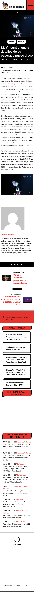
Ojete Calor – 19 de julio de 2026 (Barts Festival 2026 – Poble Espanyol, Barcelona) (16, 372)
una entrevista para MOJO (13, 84)
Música (11, 42)
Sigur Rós (19, 499)
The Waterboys (21, 475)
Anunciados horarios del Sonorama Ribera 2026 (14, 384)
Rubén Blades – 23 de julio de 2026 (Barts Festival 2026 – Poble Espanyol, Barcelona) (16, 359)
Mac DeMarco (21, 522)
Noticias (21, 42)
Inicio (3, 68)
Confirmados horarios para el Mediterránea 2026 (16, 348)
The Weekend (21, 464)
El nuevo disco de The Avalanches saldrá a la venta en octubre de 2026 (16, 337)
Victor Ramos (7, 234)
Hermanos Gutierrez (23, 442)
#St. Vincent (18, 265)
